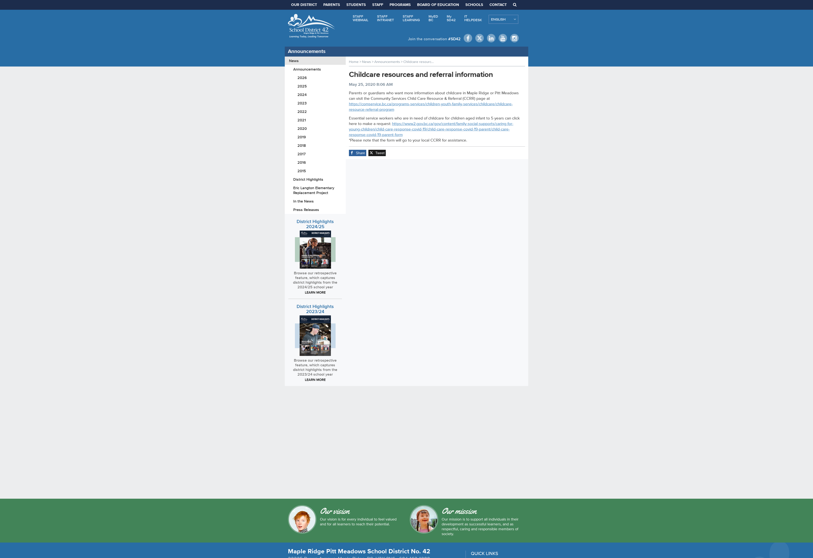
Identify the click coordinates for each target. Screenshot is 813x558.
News (294, 60)
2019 (301, 137)
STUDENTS (356, 5)
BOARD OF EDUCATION (438, 5)
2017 (301, 154)
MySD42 (451, 18)
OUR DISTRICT (304, 5)
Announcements (307, 69)
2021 (301, 120)
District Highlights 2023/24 (315, 309)
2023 (302, 103)
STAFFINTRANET (385, 18)
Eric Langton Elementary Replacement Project (313, 190)
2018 (301, 145)
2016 (301, 162)
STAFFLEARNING (411, 18)
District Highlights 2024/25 (315, 224)
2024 (302, 94)
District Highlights (308, 179)
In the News (303, 201)
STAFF (377, 5)
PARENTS (331, 5)
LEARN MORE (315, 292)
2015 (301, 171)
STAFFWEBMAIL (360, 18)
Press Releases (306, 209)
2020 (302, 128)
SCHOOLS (474, 5)
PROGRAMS (400, 5)
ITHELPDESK (473, 18)
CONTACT (498, 5)
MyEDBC (433, 18)
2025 (302, 86)
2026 (302, 77)
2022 (302, 111)
